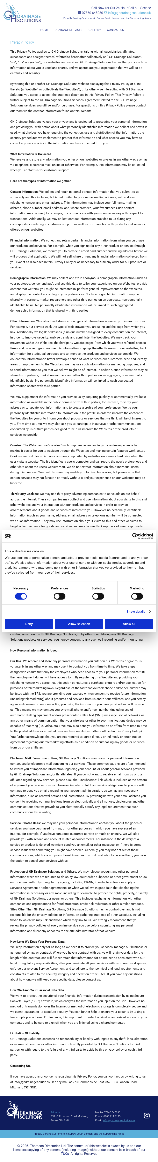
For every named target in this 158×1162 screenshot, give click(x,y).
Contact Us (115, 29)
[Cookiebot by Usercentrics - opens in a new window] (135, 536)
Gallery (94, 29)
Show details (136, 611)
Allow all (129, 623)
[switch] (59, 596)
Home (44, 29)
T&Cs (65, 1154)
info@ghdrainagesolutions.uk (129, 13)
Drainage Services (68, 29)
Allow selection (79, 623)
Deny (29, 623)
